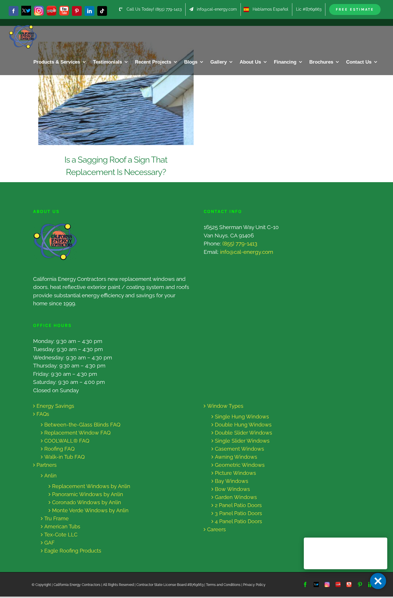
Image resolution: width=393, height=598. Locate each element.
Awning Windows (236, 457)
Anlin (50, 476)
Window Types (225, 406)
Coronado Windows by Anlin (86, 502)
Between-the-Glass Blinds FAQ (82, 425)
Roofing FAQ (59, 449)
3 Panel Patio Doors (238, 513)
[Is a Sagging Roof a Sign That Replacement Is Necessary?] (116, 93)
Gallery (121, 93)
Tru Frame (56, 518)
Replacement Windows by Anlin (91, 486)
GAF (49, 543)
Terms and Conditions (223, 585)
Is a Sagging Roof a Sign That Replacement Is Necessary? (110, 93)
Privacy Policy (254, 585)
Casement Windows (239, 449)
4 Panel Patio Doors (238, 521)
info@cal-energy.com (246, 252)
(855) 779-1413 (239, 243)
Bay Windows (231, 481)
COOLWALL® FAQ (66, 441)
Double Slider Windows (243, 433)
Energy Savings (55, 406)
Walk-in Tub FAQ (64, 457)
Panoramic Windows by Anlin (87, 494)
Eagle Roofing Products (72, 551)
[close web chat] (378, 581)
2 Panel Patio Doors (238, 505)
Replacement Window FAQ (77, 433)
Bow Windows (232, 489)
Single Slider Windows (242, 441)
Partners (47, 465)
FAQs (43, 414)
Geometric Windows (240, 465)
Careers (216, 529)
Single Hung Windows (242, 417)
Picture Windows (235, 473)
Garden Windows (236, 497)
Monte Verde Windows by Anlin (90, 510)
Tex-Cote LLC (60, 535)
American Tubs (62, 526)
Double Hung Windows (243, 425)
